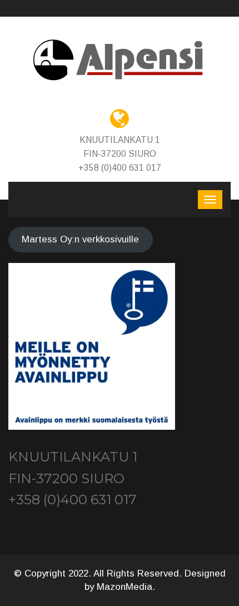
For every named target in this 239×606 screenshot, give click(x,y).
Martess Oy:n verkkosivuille (80, 239)
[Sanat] (119, 60)
